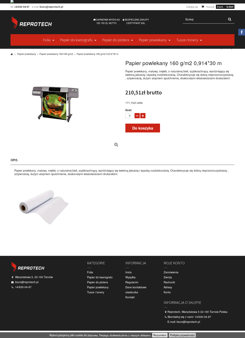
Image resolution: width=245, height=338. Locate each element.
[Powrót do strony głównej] (12, 54)
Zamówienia (171, 272)
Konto (167, 292)
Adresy (168, 287)
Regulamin (131, 282)
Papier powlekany (153, 39)
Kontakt (209, 48)
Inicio (128, 272)
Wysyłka (130, 277)
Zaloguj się (192, 6)
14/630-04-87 (21, 6)
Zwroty (168, 277)
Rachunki (169, 282)
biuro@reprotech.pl (51, 6)
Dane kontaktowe (135, 287)
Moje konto (174, 262)
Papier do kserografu (76, 39)
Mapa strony (225, 48)
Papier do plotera (115, 39)
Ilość (128, 110)
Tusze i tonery (187, 39)
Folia (47, 39)
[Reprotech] (36, 22)
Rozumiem (159, 335)
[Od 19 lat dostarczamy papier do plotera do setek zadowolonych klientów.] (122, 1)
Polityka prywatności (182, 335)
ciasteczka (131, 292)
